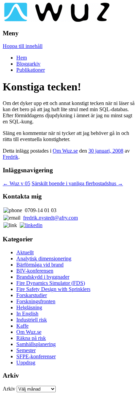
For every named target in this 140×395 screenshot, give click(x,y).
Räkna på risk (31, 338)
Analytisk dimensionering (43, 258)
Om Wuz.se (65, 151)
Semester (26, 350)
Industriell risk (31, 320)
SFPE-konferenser (36, 356)
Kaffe (22, 326)
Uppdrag (25, 362)
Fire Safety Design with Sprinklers (53, 289)
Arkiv (9, 389)
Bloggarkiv (28, 64)
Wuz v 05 (16, 183)
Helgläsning (29, 307)
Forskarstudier (31, 295)
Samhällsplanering (36, 344)
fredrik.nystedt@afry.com (50, 218)
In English (27, 313)
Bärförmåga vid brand (40, 265)
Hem (21, 58)
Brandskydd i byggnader (42, 277)
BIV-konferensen (34, 271)
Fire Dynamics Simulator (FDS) (50, 283)
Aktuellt (25, 252)
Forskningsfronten (35, 301)
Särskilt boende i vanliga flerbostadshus (77, 183)
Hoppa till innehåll (22, 46)
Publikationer (30, 70)
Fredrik (10, 157)
